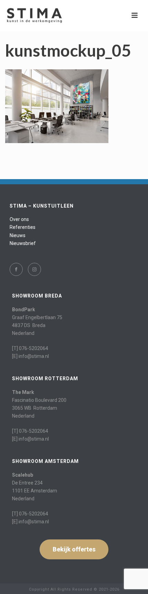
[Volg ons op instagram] (34, 269)
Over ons (19, 219)
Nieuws (17, 235)
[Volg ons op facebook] (16, 269)
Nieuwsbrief (23, 243)
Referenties (22, 227)
